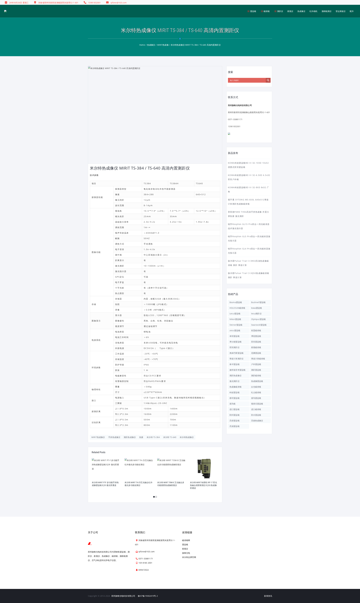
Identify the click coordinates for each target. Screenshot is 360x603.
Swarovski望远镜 (259, 324)
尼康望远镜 (256, 353)
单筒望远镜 (234, 336)
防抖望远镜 (234, 415)
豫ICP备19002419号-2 (148, 596)
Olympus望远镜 (258, 319)
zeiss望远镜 (235, 330)
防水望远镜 (256, 415)
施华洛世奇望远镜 (237, 370)
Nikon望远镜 (235, 319)
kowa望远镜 (256, 308)
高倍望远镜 (234, 420)
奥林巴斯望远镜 (236, 353)
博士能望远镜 (235, 341)
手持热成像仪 (114, 437)
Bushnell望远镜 (258, 302)
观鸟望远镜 (256, 398)
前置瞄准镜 (256, 330)
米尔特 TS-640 (169, 437)
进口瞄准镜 (256, 409)
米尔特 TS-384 (153, 437)
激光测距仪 (234, 381)
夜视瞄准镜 (256, 347)
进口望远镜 (234, 409)
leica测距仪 (256, 313)
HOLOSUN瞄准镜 (237, 308)
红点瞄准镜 (256, 392)
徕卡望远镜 (234, 364)
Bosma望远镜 (236, 302)
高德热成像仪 (257, 420)
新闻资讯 (268, 596)
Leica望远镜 (235, 313)
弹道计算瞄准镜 (258, 358)
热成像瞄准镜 (235, 386)
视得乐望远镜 (257, 403)
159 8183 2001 (145, 562)
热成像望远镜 (257, 381)
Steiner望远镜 (236, 324)
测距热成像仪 (130, 437)
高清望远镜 (234, 426)
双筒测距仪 (234, 347)
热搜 (141, 437)
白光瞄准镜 (256, 386)
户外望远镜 (256, 364)
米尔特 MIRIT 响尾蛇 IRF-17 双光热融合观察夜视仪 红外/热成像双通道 (170, 485)
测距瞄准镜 (256, 375)
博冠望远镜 (256, 336)
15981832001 (234, 126)
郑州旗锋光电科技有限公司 (123, 596)
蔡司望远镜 (234, 398)
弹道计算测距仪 (236, 358)
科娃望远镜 (234, 392)
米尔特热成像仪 (187, 437)
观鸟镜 (232, 403)
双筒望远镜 (256, 341)
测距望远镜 (256, 370)
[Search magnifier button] (268, 80)
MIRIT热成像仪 (98, 437)
